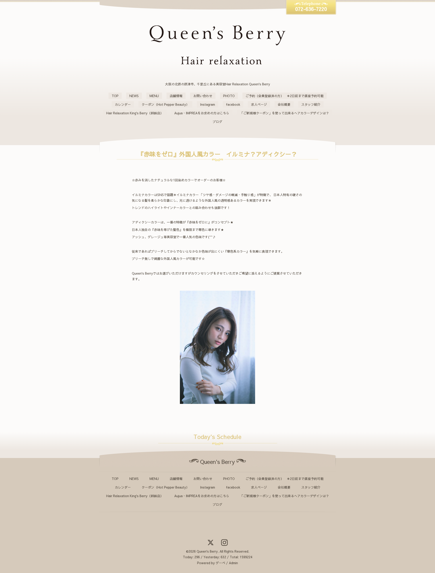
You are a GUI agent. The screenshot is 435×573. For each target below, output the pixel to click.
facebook (233, 104)
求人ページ (259, 104)
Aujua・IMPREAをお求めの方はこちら (201, 113)
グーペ (220, 563)
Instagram (207, 104)
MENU (154, 96)
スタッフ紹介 (310, 104)
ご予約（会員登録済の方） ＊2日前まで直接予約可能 (285, 96)
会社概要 (284, 104)
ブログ (217, 121)
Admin (233, 563)
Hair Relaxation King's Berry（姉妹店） (134, 113)
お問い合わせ (202, 96)
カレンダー (123, 104)
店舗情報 (176, 96)
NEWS (134, 96)
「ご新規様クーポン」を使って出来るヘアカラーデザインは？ (284, 113)
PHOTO (229, 96)
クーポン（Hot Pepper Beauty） (165, 104)
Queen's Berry (207, 551)
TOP (115, 96)
